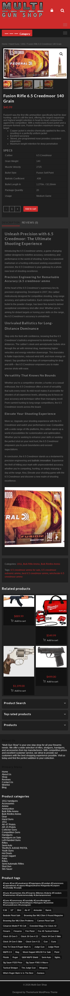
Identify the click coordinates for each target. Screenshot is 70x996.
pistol (56, 952)
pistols (6, 957)
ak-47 (27, 910)
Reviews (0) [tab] (30, 222)
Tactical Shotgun (10, 968)
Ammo (5, 806)
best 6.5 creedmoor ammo (35, 573)
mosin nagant (9, 856)
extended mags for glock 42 (43, 926)
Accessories (8, 803)
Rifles (5, 843)
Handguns (7, 835)
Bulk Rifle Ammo (31, 564)
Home (4, 44)
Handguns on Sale (11, 837)
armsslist (38, 910)
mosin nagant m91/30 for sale (37, 952)
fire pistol (29, 931)
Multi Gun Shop (39, 984)
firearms (18, 931)
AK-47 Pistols (8, 824)
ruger (15, 957)
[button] (61, 54)
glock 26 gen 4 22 (29, 936)
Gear (4, 816)
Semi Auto (7, 845)
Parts (4, 858)
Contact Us (7, 782)
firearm (6, 931)
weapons (43, 968)
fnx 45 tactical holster (48, 931)
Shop (4, 777)
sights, (58, 957)
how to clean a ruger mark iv (17, 947)
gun (46, 941)
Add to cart (30, 209)
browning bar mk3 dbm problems (18, 921)
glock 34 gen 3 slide (51, 936)
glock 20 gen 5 (10, 936)
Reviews (6, 779)
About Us (6, 774)
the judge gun (28, 968)
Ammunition (8, 808)
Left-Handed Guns (11, 840)
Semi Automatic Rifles (13, 863)
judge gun (39, 947)
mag (17, 952)
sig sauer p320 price (12, 962)
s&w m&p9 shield (30, 957)
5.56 (5, 910)
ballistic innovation (41, 460)
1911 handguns (10, 801)
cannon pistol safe (45, 921)
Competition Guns (11, 832)
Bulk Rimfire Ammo (50, 564)
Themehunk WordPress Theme (41, 992)
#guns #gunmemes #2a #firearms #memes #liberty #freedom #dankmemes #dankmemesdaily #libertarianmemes (32, 894)
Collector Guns (9, 829)
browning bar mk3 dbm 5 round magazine (43, 915)
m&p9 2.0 (7, 952)
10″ (11, 910)
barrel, (49, 910)
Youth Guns (8, 850)
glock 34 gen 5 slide (12, 941)
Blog (4, 787)
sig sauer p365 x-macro (37, 962)
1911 (23, 44)
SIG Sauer (7, 869)
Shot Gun (6, 866)
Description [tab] (11, 222)
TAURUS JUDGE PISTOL (15, 848)
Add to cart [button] (20, 621)
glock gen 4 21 (33, 941)
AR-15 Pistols (9, 827)
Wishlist (6, 785)
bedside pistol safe (11, 915)
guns (53, 941)
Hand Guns (14, 44)
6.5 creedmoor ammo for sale (25, 570)
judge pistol (53, 947)
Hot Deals (7, 853)
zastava (40, 973)
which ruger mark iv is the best (18, 973)
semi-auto (46, 957)
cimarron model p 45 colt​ (14, 926)
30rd (19, 910)
